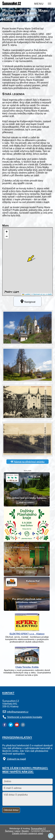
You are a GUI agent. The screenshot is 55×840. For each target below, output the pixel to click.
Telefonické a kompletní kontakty (24, 717)
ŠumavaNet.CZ (38, 828)
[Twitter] (10, 724)
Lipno (17, 831)
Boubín (25, 831)
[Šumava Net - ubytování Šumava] (12, 5)
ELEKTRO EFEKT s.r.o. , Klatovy (27, 633)
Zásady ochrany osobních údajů (27, 833)
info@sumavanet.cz (17, 712)
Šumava (9, 831)
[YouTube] (17, 724)
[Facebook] (4, 724)
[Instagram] (23, 724)
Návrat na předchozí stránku (29, 461)
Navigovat (29, 302)
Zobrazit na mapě (16, 759)
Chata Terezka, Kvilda (26, 667)
